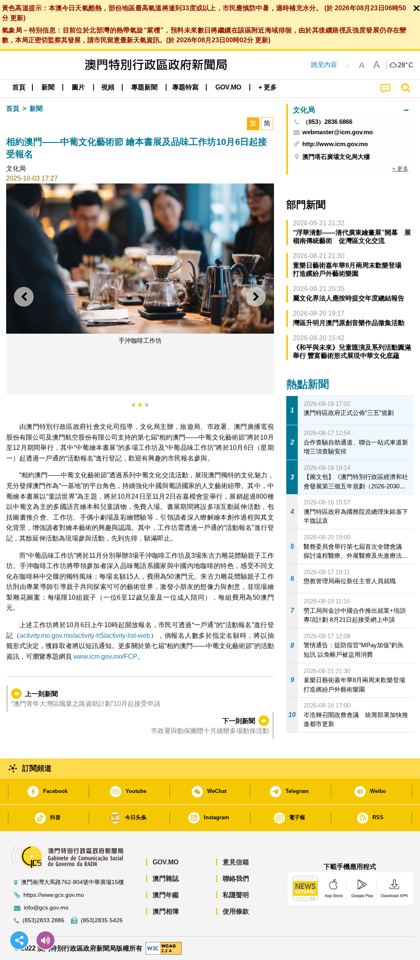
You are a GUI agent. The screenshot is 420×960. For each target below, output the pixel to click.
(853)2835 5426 (102, 920)
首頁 (12, 108)
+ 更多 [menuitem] (400, 168)
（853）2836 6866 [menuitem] (327, 122)
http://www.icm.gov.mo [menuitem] (335, 143)
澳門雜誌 (166, 878)
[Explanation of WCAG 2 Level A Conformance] (164, 947)
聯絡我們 (236, 878)
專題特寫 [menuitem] (185, 87)
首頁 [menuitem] (18, 87)
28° (405, 65)
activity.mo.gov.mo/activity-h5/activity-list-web (85, 635)
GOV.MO (165, 862)
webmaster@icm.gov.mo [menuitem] (337, 132)
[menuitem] (48, 87)
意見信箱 (236, 862)
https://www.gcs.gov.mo (53, 895)
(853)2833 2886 (43, 920)
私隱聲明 (236, 894)
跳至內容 (324, 64)
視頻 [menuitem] (107, 87)
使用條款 (236, 911)
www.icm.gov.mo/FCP (105, 656)
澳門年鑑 (166, 894)
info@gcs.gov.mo (46, 908)
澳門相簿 (166, 911)
